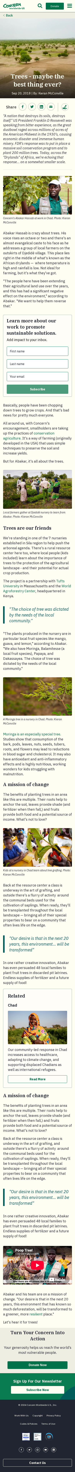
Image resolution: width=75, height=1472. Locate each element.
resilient (35, 1314)
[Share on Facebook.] (23, 107)
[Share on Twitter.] (32, 107)
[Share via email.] (51, 107)
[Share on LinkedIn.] (41, 107)
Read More (38, 1079)
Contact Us (37, 1463)
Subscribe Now (37, 1390)
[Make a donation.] (65, 107)
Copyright (37, 1415)
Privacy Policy (54, 1415)
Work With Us (21, 1415)
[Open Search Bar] (40, 6)
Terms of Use (48, 1423)
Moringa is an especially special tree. (32, 734)
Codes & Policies (29, 1423)
